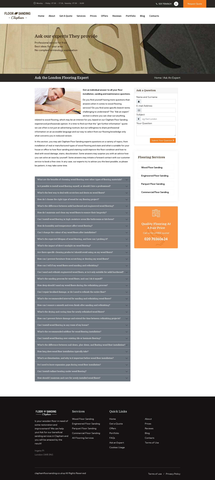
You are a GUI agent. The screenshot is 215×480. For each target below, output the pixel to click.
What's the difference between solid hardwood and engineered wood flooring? (75, 206)
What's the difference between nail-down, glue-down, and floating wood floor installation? (81, 345)
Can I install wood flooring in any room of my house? (63, 325)
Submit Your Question (162, 140)
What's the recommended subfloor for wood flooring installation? (69, 332)
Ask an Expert (116, 442)
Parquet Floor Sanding (153, 183)
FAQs (112, 437)
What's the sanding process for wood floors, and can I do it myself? (70, 279)
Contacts (154, 16)
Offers (104, 16)
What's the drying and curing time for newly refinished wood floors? (71, 312)
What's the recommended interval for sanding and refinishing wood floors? (74, 299)
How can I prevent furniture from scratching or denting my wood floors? (73, 259)
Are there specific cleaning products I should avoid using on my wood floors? (75, 252)
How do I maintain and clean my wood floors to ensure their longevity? (72, 213)
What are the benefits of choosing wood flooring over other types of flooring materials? (79, 179)
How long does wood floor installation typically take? (62, 351)
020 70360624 (164, 4)
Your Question (144, 123)
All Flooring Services (83, 437)
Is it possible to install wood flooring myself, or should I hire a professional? (74, 186)
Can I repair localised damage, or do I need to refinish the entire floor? (71, 292)
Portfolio (131, 16)
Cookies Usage (117, 447)
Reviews (116, 16)
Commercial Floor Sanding (155, 192)
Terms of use (155, 473)
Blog (142, 16)
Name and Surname (146, 97)
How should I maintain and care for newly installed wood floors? (68, 378)
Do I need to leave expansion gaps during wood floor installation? (69, 365)
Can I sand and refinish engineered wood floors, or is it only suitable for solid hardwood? (80, 272)
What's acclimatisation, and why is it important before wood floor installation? (75, 358)
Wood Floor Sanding (151, 167)
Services (81, 16)
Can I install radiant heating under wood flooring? (61, 371)
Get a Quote (65, 16)
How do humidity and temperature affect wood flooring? (64, 226)
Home (41, 16)
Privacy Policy (173, 473)
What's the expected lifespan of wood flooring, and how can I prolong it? (72, 239)
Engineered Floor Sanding (154, 175)
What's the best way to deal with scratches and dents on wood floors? (71, 193)
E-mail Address (144, 105)
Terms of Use (152, 442)
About (52, 16)
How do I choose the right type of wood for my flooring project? (68, 199)
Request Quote (195, 4)
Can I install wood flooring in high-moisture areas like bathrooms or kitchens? (75, 219)
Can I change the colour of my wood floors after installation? (66, 232)
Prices (93, 16)
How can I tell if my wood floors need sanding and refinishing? (67, 265)
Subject (140, 114)
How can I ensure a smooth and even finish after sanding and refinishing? (73, 305)
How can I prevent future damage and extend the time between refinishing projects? (78, 318)
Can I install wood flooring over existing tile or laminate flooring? (69, 338)
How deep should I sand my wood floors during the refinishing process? (72, 285)
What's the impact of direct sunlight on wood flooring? (64, 246)
